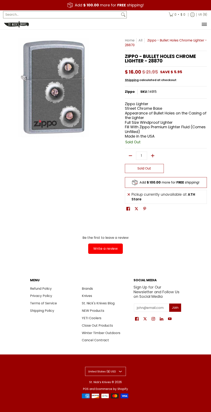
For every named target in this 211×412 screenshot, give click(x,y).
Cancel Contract (95, 340)
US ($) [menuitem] (202, 14)
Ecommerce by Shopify (112, 389)
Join (175, 307)
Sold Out (144, 168)
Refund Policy (41, 288)
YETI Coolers (91, 318)
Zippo (130, 91)
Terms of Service (43, 303)
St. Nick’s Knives (100, 382)
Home (130, 40)
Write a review (105, 248)
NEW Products (93, 310)
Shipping (132, 80)
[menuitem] (177, 14)
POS (86, 389)
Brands (87, 288)
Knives (87, 295)
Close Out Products (97, 325)
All (140, 40)
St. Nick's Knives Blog (98, 303)
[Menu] (204, 24)
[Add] (152, 155)
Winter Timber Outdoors (101, 333)
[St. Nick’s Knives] (16, 24)
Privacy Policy (41, 295)
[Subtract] (130, 155)
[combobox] (61, 14)
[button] (128, 209)
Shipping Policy (42, 310)
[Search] (123, 14)
